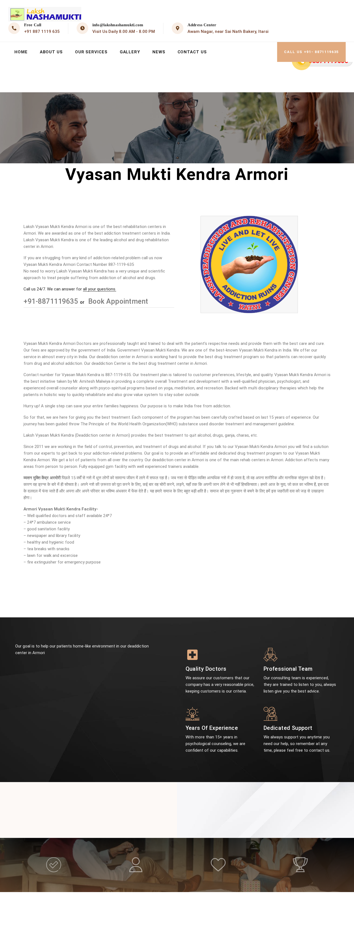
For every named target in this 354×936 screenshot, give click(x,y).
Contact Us (192, 51)
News (158, 51)
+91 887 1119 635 (42, 31)
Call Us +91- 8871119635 (311, 52)
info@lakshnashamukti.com (118, 25)
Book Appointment (117, 301)
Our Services (91, 51)
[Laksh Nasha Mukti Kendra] (44, 14)
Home (21, 51)
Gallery (130, 51)
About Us (51, 51)
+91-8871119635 (52, 301)
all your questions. (99, 289)
